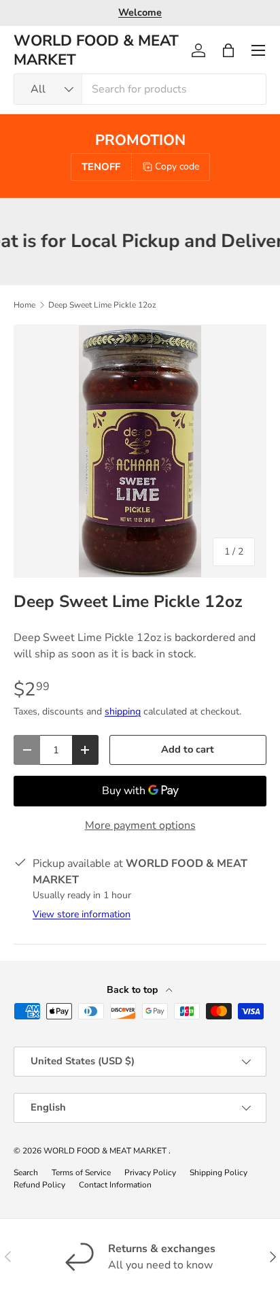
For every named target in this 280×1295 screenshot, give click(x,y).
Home (24, 305)
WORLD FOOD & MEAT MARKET (106, 1150)
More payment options (140, 825)
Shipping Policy (218, 1172)
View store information (81, 914)
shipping (123, 711)
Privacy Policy (150, 1172)
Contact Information (115, 1184)
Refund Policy (39, 1184)
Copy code (177, 166)
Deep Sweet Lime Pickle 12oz (102, 305)
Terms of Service (81, 1172)
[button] (228, 50)
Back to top (133, 989)
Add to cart (187, 749)
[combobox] (140, 89)
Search (26, 1172)
